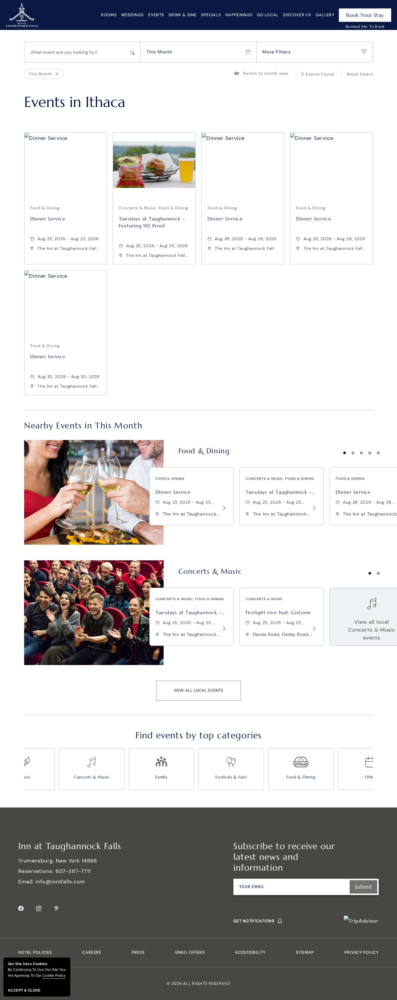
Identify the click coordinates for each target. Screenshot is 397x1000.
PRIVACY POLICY (361, 952)
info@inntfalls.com (60, 881)
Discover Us (297, 15)
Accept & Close (24, 990)
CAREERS (91, 952)
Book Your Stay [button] (365, 15)
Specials (211, 15)
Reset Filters (360, 74)
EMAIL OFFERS (190, 952)
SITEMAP (305, 952)
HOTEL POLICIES (35, 952)
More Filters (276, 52)
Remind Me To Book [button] (365, 26)
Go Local (267, 15)
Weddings (132, 15)
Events (156, 15)
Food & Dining (204, 451)
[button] (198, 690)
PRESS (138, 952)
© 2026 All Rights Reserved (198, 983)
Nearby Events (83, 426)
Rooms (109, 15)
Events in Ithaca (74, 102)
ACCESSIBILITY (250, 952)
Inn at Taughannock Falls (69, 846)
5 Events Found (317, 74)
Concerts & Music (210, 571)
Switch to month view (261, 73)
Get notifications (254, 921)
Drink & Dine (183, 15)
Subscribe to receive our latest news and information (284, 857)
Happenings (239, 15)
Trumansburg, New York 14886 (57, 860)
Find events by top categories (198, 735)
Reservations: (36, 871)
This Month (159, 52)
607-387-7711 (73, 871)
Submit (363, 886)
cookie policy (53, 976)
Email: (26, 881)
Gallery (325, 15)
